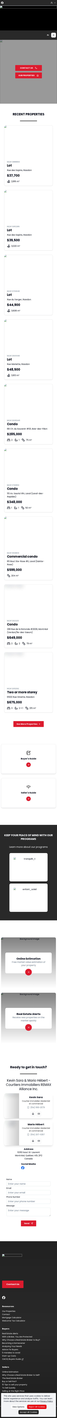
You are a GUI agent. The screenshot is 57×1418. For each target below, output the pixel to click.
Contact (6, 1314)
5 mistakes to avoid (11, 1352)
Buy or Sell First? (9, 1381)
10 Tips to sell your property (14, 1384)
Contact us (26, 68)
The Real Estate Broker (12, 1378)
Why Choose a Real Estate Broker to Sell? (21, 1375)
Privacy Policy (46, 1401)
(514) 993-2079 (37, 1107)
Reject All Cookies (37, 1406)
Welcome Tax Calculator (13, 1320)
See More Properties (27, 724)
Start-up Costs (9, 1356)
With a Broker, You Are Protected (17, 1336)
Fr (48, 35)
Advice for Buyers (10, 1349)
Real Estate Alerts (10, 1333)
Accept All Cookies (28, 1412)
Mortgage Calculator (11, 1317)
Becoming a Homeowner (13, 1343)
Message (10, 1206)
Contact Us (12, 1284)
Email (8, 1188)
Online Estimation (10, 1372)
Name (9, 1179)
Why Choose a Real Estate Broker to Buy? (21, 1340)
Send (26, 1223)
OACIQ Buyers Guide (11, 1359)
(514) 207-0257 (37, 1134)
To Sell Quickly (8, 1387)
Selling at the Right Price (13, 1391)
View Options (18, 1406)
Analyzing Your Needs (12, 1346)
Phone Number (13, 1197)
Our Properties (26, 75)
